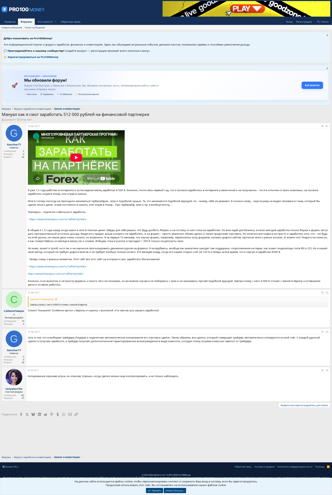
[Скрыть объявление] (326, 36)
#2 (327, 292)
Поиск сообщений (35, 27)
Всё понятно (312, 85)
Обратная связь (71, 21)
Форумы (26, 21)
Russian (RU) (11, 466)
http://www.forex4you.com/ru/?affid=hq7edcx (55, 273)
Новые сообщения (12, 27)
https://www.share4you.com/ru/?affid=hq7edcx (57, 219)
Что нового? (45, 21)
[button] (55, 22)
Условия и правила (264, 466)
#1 (327, 126)
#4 (327, 370)
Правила (9, 21)
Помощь (320, 466)
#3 (327, 331)
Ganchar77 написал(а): (42, 299)
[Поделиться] (322, 126)
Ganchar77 (10, 119)
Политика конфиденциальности (294, 466)
